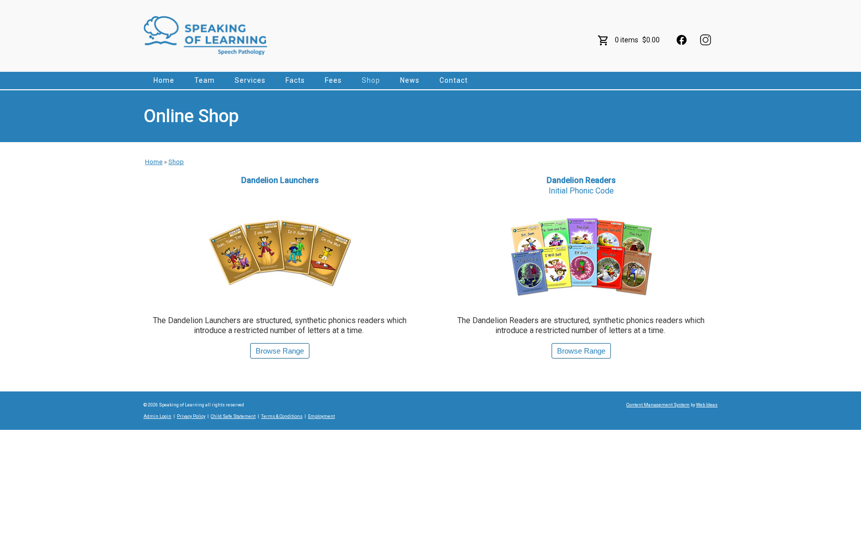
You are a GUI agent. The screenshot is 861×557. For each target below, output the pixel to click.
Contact (453, 80)
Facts (295, 80)
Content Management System (658, 404)
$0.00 (651, 40)
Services (250, 80)
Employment (321, 416)
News (410, 80)
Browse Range (280, 351)
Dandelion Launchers (280, 180)
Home (163, 80)
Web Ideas (707, 404)
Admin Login (157, 416)
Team (204, 80)
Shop (371, 80)
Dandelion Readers (581, 185)
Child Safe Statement (233, 416)
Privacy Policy (191, 416)
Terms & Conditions (281, 416)
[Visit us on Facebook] (682, 40)
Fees (333, 80)
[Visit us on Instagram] (706, 40)
